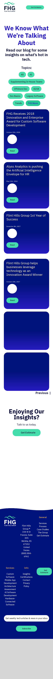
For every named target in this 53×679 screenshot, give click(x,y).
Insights (26, 574)
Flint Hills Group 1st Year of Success (26, 217)
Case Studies (43, 529)
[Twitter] (24, 517)
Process (43, 526)
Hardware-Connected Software (10, 601)
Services (43, 523)
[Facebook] (21, 517)
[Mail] (31, 517)
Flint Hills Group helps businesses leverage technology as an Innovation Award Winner (24, 269)
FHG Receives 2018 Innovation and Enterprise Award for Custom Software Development (26, 119)
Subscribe (26, 628)
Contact (26, 580)
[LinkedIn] (28, 517)
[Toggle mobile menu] (48, 7)
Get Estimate (43, 535)
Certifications (26, 577)
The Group (43, 532)
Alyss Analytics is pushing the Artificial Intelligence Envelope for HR (24, 170)
